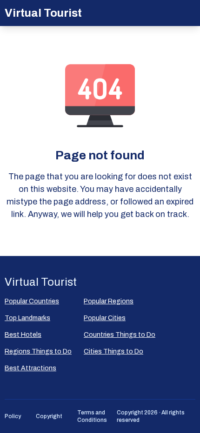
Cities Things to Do (113, 351)
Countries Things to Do (119, 334)
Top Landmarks (27, 318)
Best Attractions (30, 368)
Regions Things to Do (38, 351)
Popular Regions (108, 301)
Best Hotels (23, 334)
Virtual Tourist (43, 13)
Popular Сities (105, 318)
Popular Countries (32, 301)
